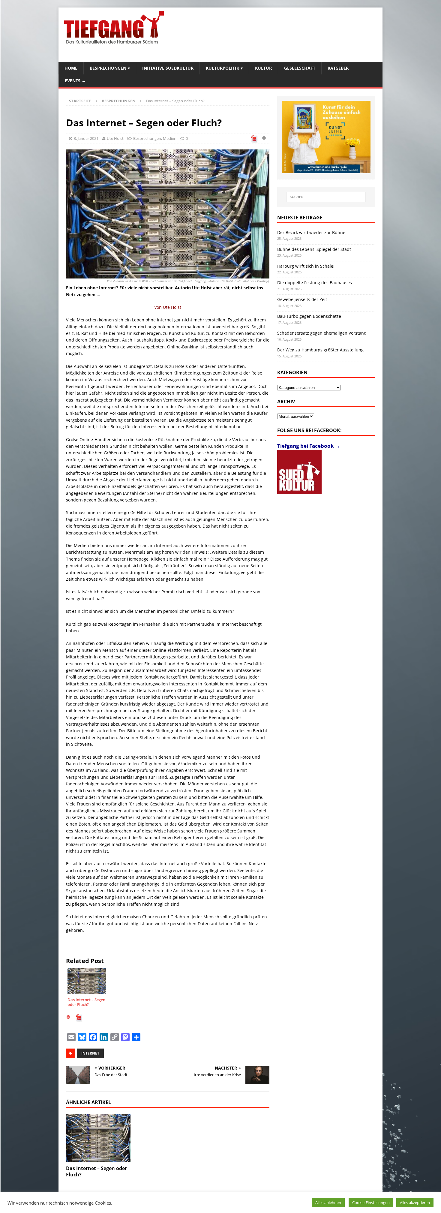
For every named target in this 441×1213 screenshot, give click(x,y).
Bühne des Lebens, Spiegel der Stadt (314, 249)
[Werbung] (326, 137)
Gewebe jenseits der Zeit (302, 299)
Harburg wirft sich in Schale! (305, 266)
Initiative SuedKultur (168, 68)
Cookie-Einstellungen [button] (371, 1202)
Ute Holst (115, 138)
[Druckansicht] (264, 138)
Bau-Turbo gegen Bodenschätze (309, 316)
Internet (90, 1053)
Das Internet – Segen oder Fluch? (96, 1171)
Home (70, 68)
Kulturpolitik (222, 68)
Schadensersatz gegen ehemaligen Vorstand (322, 333)
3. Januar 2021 (86, 138)
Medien (169, 138)
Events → (75, 80)
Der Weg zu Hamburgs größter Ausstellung (320, 350)
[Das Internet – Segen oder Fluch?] (98, 1138)
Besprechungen (108, 68)
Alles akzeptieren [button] (415, 1202)
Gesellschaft (299, 68)
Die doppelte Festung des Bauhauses (314, 282)
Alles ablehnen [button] (328, 1202)
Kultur (263, 68)
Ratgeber (338, 68)
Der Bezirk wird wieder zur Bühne (311, 232)
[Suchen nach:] (326, 197)
